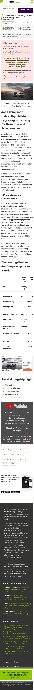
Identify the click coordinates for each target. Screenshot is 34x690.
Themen (16, 666)
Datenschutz (12, 686)
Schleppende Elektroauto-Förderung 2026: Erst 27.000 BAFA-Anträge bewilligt (15, 598)
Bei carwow (9, 77)
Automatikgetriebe (10, 58)
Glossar (16, 662)
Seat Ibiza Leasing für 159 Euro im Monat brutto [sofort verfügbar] (15, 642)
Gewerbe (22, 58)
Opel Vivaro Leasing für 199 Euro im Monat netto (15, 652)
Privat (18, 66)
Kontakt (6, 666)
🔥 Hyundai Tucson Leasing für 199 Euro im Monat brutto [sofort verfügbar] (17, 606)
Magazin (6, 662)
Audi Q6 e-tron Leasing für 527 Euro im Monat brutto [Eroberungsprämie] (16, 632)
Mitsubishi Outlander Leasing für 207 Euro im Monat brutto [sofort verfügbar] (16, 590)
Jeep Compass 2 (23, 62)
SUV (23, 66)
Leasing (11, 66)
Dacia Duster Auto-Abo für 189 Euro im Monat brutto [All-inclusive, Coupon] (16, 614)
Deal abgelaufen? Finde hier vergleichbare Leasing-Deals (17, 675)
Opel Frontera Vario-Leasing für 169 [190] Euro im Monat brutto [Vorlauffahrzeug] (15, 627)
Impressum (5, 686)
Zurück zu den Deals (8, 8)
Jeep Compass (10, 62)
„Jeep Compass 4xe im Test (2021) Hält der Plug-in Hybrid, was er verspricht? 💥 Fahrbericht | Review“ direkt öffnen (17, 439)
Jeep (28, 58)
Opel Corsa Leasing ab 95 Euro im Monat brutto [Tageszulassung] (15, 647)
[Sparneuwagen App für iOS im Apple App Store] (5, 492)
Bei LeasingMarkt (22, 77)
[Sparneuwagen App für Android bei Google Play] (15, 492)
